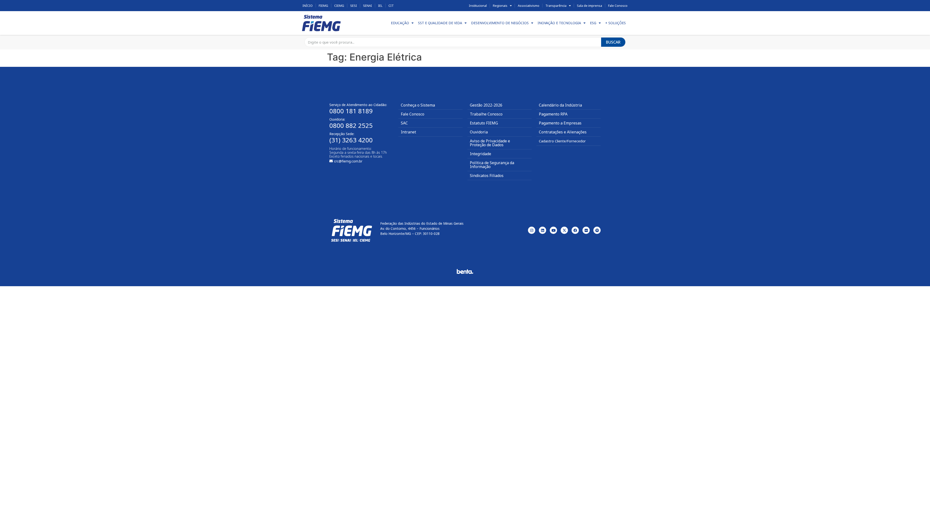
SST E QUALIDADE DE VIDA (440, 23)
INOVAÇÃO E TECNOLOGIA (559, 23)
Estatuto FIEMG (484, 123)
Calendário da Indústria (560, 105)
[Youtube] (553, 230)
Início (307, 5)
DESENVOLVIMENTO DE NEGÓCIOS (500, 23)
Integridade (480, 153)
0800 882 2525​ (351, 125)
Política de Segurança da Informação (492, 164)
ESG (593, 23)
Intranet (408, 132)
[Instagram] (531, 230)
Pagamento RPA (553, 114)
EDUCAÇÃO (400, 23)
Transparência (555, 5)
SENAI (367, 5)
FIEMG (323, 5)
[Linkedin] (542, 230)
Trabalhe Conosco (486, 114)
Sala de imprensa (589, 5)
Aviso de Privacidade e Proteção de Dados (490, 142)
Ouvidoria (479, 132)
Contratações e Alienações (563, 132)
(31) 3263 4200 (351, 140)
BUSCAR (613, 42)
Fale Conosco (618, 5)
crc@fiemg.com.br (348, 161)
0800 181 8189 (351, 111)
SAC (404, 123)
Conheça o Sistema (418, 105)
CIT (391, 5)
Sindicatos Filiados (487, 175)
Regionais (500, 5)
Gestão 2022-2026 (486, 105)
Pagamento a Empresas (560, 123)
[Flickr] (586, 230)
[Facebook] (575, 230)
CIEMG (339, 5)
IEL (380, 5)
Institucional (478, 5)
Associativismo (528, 5)
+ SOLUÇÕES (615, 23)
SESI (353, 5)
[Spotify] (597, 230)
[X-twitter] (564, 230)
